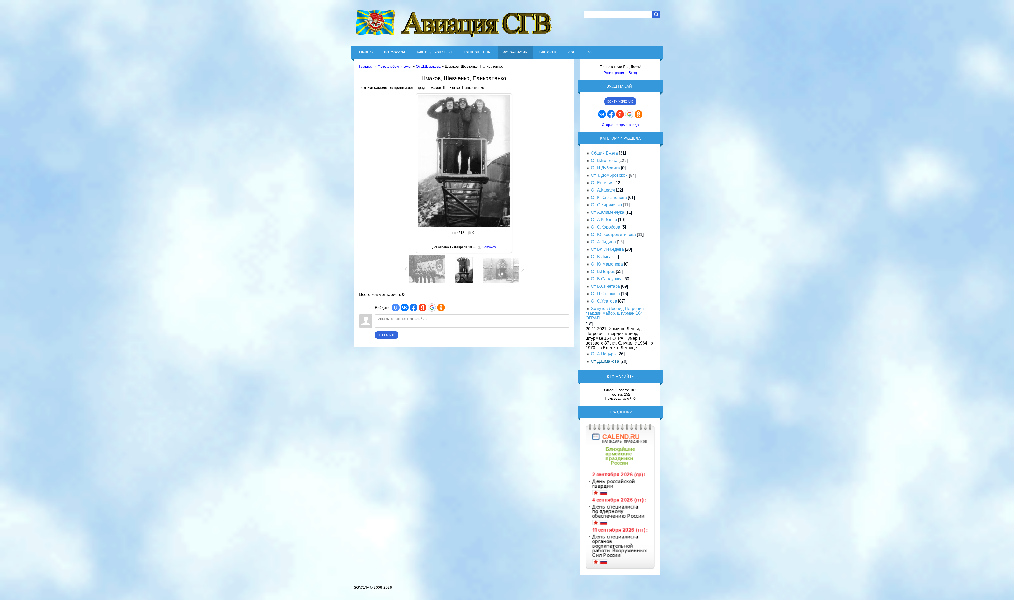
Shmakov (489, 247)
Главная (366, 66)
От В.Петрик (603, 271)
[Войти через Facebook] (413, 307)
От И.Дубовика (605, 168)
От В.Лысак (602, 256)
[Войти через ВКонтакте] (405, 307)
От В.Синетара (605, 286)
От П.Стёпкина (605, 293)
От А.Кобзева (604, 219)
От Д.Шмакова (428, 66)
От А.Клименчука (607, 212)
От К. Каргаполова (609, 197)
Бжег (407, 66)
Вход (632, 73)
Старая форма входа (620, 125)
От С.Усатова (604, 301)
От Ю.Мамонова (607, 264)
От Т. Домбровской (609, 175)
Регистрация (614, 73)
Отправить (386, 335)
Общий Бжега (604, 153)
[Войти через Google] (432, 307)
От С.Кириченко (606, 205)
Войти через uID (620, 101)
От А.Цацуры (604, 354)
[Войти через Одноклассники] (441, 307)
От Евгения (602, 182)
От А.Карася (603, 190)
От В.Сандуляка (606, 279)
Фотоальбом (388, 66)
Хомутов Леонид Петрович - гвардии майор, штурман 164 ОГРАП (616, 313)
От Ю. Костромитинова (613, 234)
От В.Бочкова (604, 160)
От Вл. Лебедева (607, 249)
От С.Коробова (605, 227)
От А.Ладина (603, 242)
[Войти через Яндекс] (422, 307)
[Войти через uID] (396, 307)
